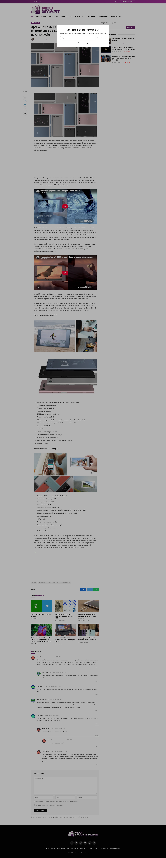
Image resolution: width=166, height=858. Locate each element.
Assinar (100, 37)
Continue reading (83, 43)
